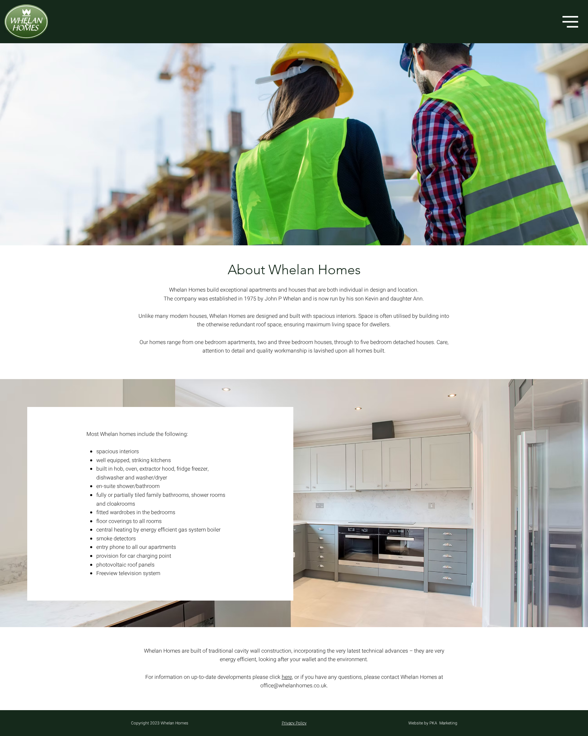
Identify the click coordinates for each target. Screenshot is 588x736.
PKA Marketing (443, 723)
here (287, 677)
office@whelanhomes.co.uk (293, 686)
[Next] (549, 144)
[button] (570, 22)
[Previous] (38, 144)
